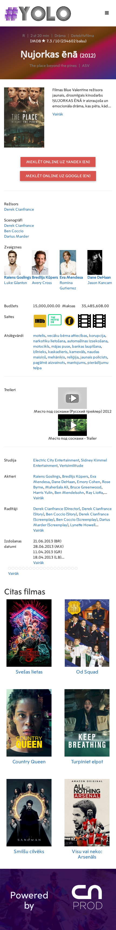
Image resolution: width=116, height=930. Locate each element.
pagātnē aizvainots (49, 363)
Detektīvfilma (82, 36)
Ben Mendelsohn (69, 493)
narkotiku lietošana (49, 341)
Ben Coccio (13, 231)
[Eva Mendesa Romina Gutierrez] (73, 295)
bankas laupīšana (86, 346)
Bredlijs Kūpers (75, 476)
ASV (86, 66)
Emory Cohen (88, 482)
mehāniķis (56, 357)
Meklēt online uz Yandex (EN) (58, 162)
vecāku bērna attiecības (67, 336)
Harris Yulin (43, 493)
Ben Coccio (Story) (61, 514)
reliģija (73, 357)
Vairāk (57, 114)
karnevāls (77, 352)
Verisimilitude (71, 466)
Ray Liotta (94, 493)
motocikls (41, 346)
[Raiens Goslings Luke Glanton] (18, 295)
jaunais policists (93, 357)
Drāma (60, 36)
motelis (39, 336)
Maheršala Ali (56, 487)
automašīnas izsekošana (87, 341)
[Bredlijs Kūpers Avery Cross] (46, 295)
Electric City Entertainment (56, 460)
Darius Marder (16, 236)
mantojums (76, 363)
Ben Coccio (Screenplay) (76, 520)
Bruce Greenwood (85, 487)
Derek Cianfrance (19, 209)
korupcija (97, 336)
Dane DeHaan (63, 482)
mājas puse (60, 346)
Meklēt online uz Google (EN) (58, 176)
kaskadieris (57, 352)
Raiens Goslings (46, 476)
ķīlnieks (39, 352)
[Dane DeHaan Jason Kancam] (101, 295)
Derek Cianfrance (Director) (56, 509)
